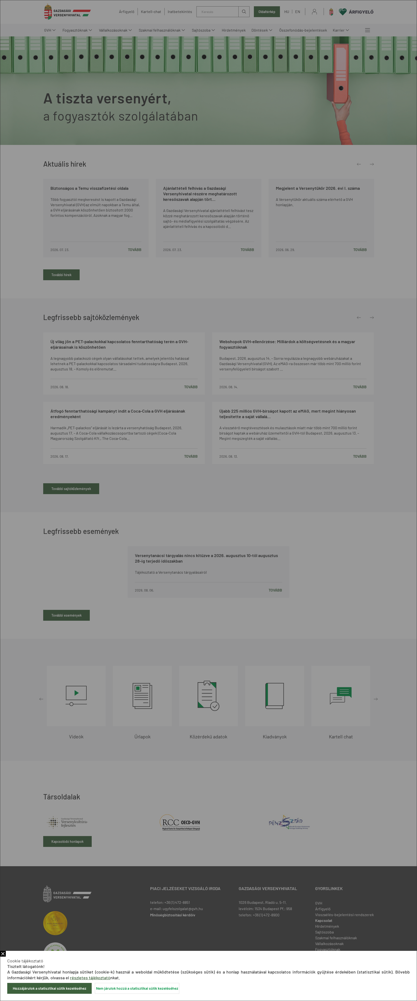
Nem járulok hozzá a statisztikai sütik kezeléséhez (137, 988)
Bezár (3, 954)
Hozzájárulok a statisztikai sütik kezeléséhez (49, 988)
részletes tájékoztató (90, 977)
